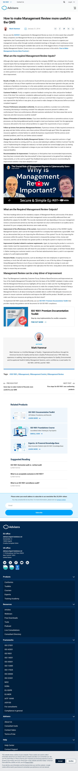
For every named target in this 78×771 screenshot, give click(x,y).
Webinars (8, 614)
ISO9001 (17, 35)
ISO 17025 (9, 670)
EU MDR (8, 694)
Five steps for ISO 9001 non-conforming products (60, 388)
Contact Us (20, 2)
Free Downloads (11, 618)
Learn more (33, 418)
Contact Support (11, 749)
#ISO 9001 (13, 374)
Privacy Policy (29, 762)
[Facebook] (16, 563)
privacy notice (61, 500)
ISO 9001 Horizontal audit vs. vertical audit (26, 465)
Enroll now (35, 434)
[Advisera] (7, 8)
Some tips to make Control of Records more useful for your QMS (18, 388)
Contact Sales (10, 730)
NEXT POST (67, 383)
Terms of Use (10, 734)
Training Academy (12, 599)
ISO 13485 (9, 666)
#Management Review (55, 374)
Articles (8, 610)
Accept (60, 761)
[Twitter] (10, 563)
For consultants (11, 707)
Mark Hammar (14, 29)
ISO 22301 (9, 678)
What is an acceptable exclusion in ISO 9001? (27, 474)
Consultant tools (11, 726)
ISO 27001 (9, 645)
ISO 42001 (9, 649)
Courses (8, 590)
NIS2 (7, 682)
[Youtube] (21, 563)
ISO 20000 (9, 674)
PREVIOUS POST (12, 383)
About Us (8, 722)
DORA (7, 686)
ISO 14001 (9, 658)
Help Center (9, 745)
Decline (71, 761)
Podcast (8, 626)
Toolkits (8, 586)
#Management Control (38, 374)
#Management (23, 374)
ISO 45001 (9, 662)
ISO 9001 (8, 653)
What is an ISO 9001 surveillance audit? (25, 483)
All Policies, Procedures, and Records (39, 415)
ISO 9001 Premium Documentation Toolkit (53, 301)
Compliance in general (14, 711)
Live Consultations (12, 630)
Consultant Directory (13, 634)
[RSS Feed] (27, 563)
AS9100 (8, 703)
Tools (7, 622)
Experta (8, 594)
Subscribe (39, 513)
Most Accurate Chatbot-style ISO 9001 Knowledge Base (45, 446)
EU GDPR (8, 690)
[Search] (64, 2)
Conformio (9, 582)
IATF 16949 (9, 698)
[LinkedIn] (4, 563)
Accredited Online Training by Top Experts (43, 430)
